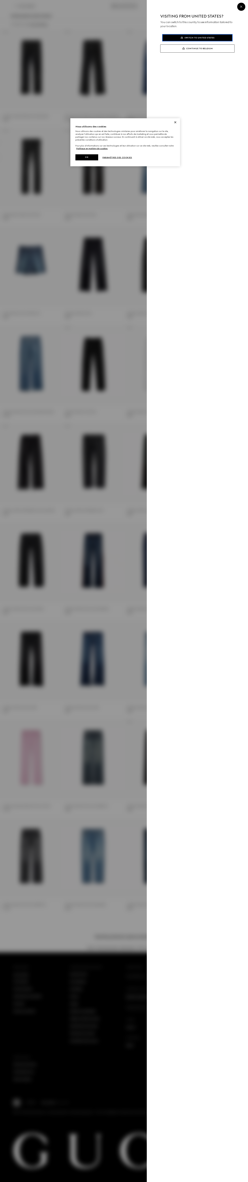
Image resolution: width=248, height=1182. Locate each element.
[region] (125, 142)
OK (86, 157)
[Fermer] (175, 122)
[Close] (241, 7)
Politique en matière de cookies (92, 148)
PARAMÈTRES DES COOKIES (117, 157)
